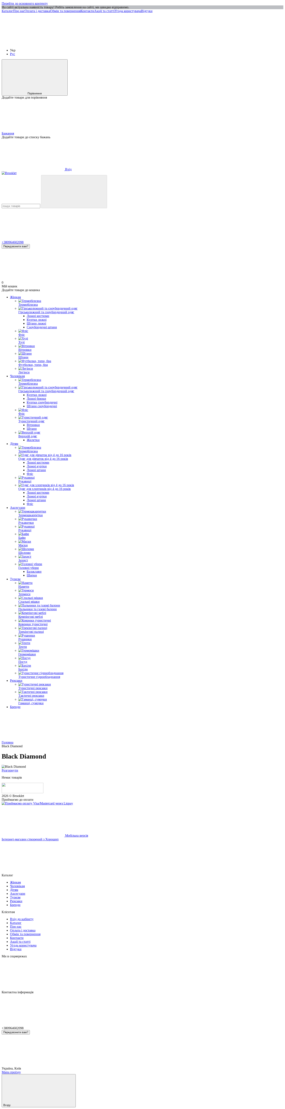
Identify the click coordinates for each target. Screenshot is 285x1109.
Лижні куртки (37, 466)
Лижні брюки (36, 398)
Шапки (32, 575)
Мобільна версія (76, 835)
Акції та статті (104, 11)
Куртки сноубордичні (42, 402)
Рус (12, 54)
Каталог (7, 11)
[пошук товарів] (74, 191)
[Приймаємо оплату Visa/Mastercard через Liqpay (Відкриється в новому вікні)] (37, 803)
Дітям (14, 443)
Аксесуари (17, 507)
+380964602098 (13, 242)
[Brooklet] (22, 792)
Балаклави (34, 571)
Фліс (30, 474)
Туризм (15, 579)
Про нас (19, 11)
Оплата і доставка (37, 11)
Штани (32, 428)
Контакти (87, 11)
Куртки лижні (37, 319)
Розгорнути (10, 770)
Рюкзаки (16, 680)
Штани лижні (36, 323)
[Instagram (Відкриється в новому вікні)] (33, 43)
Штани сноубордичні (42, 406)
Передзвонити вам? (15, 246)
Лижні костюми (38, 316)
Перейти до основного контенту (25, 3)
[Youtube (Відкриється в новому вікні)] (158, 43)
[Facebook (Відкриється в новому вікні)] (95, 43)
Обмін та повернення (65, 11)
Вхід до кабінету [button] (22, 919)
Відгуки (147, 11)
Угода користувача (128, 11)
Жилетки (33, 440)
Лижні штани (36, 470)
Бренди (15, 707)
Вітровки (33, 425)
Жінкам (15, 297)
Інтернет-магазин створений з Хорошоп (30, 839)
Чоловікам (17, 376)
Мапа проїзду (11, 1072)
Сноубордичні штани (42, 327)
